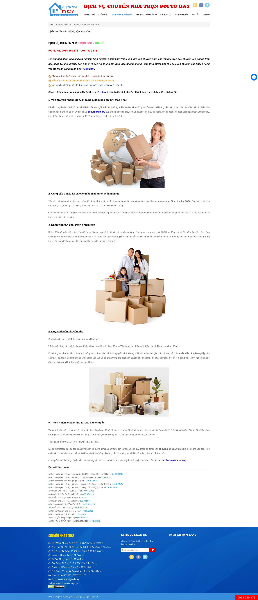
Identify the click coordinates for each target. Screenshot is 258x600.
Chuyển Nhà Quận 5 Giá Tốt (62, 497)
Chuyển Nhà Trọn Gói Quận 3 (63, 507)
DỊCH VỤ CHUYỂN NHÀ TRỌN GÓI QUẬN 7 (69, 521)
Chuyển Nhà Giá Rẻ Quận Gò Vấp (65, 500)
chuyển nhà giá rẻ (102, 92)
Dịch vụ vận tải (161, 460)
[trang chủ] (51, 24)
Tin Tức (195, 14)
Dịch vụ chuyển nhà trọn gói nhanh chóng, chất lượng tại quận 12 (78, 487)
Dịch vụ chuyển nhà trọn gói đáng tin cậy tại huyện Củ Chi (75, 477)
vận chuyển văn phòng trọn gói (63, 517)
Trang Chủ (89, 14)
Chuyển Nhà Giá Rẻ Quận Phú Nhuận (66, 494)
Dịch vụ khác (181, 14)
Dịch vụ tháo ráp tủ (146, 14)
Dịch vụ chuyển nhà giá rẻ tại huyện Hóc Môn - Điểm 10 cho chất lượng (80, 474)
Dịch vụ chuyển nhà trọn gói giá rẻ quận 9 (68, 480)
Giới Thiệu (103, 14)
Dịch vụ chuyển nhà (122, 14)
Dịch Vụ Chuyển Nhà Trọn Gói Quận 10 (67, 504)
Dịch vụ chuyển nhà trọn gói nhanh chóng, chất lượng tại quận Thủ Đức (80, 484)
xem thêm (88, 69)
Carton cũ (165, 14)
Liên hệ (206, 14)
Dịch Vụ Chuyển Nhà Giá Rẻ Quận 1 (65, 510)
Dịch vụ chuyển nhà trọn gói (62, 514)
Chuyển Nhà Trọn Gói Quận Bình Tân (66, 490)
